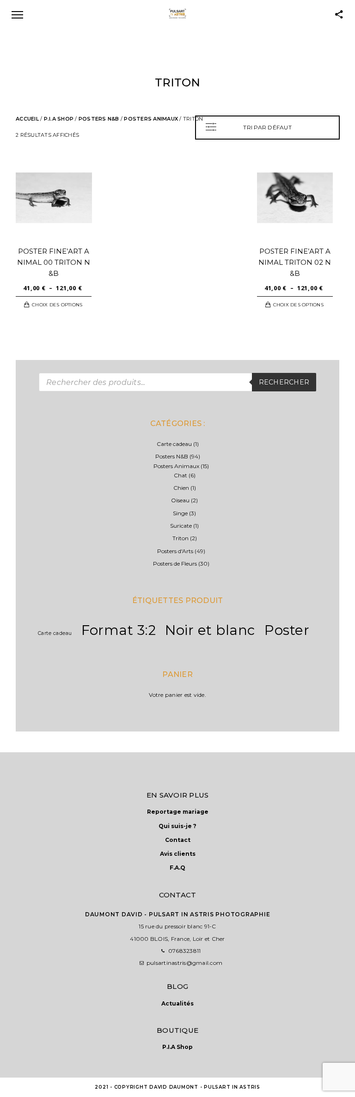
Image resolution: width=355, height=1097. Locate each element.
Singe (180, 513)
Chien (181, 487)
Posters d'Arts (175, 551)
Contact (177, 839)
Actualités (177, 1003)
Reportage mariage (177, 811)
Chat (180, 475)
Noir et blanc (210, 630)
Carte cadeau (174, 443)
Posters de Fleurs (175, 563)
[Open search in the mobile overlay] (177, 382)
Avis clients (178, 853)
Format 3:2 (118, 630)
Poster (286, 630)
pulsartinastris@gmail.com (184, 962)
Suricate (181, 525)
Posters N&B (99, 119)
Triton (180, 538)
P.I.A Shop (59, 119)
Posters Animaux (151, 119)
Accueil (27, 119)
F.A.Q (177, 867)
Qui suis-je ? (177, 826)
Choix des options (57, 305)
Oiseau (180, 500)
